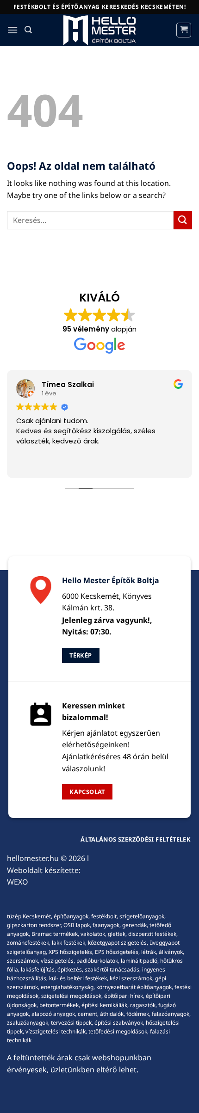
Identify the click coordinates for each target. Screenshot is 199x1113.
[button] (12, 29)
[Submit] (183, 220)
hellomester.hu (33, 858)
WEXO (17, 882)
